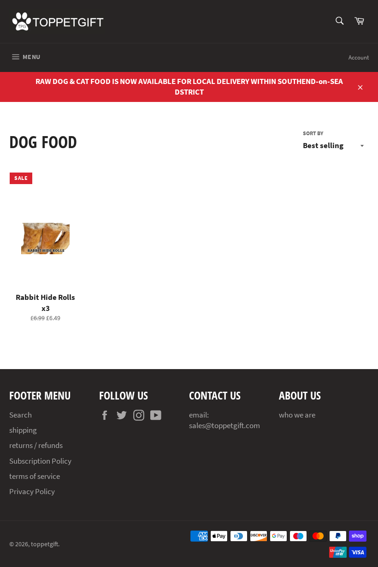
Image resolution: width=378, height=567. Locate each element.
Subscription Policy (40, 461)
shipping (23, 430)
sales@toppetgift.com (224, 425)
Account (358, 57)
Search (20, 415)
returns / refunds (36, 445)
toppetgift (44, 544)
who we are (297, 415)
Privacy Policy (32, 491)
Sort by (313, 133)
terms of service (34, 476)
